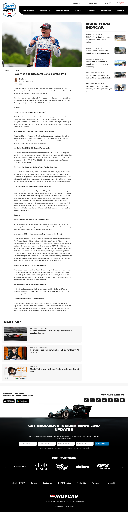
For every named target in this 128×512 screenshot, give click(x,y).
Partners (95, 483)
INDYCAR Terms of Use (64, 448)
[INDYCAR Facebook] (98, 400)
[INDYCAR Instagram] (86, 400)
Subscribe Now (101, 443)
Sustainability (110, 483)
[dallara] (21, 466)
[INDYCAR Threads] (116, 400)
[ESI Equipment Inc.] (62, 466)
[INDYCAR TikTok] (110, 400)
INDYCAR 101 (93, 3)
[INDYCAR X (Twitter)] (92, 400)
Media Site (81, 483)
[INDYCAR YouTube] (104, 400)
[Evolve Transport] (83, 466)
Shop (107, 3)
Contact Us (47, 483)
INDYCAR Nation (64, 483)
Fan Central (76, 3)
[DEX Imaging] (41, 466)
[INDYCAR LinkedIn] (122, 400)
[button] (5, 467)
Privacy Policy (59, 507)
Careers (34, 483)
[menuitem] (28, 10)
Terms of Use (69, 507)
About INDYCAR (18, 483)
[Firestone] (103, 466)
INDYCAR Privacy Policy (83, 448)
